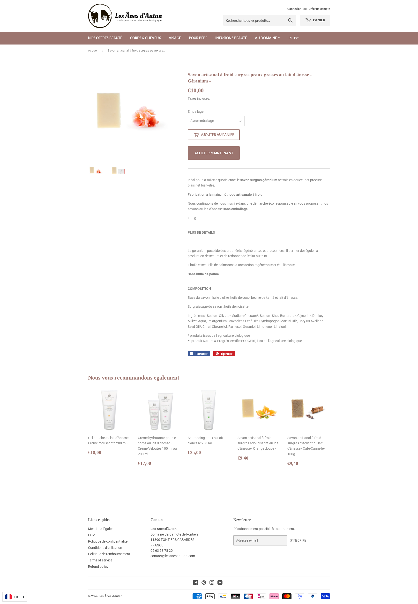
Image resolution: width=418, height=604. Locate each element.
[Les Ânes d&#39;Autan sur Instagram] (211, 583)
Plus (293, 38)
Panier (318, 20)
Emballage (195, 111)
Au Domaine (266, 38)
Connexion (294, 9)
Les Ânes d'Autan (110, 596)
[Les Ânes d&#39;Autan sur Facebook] (195, 583)
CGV (91, 535)
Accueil (93, 50)
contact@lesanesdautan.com (172, 556)
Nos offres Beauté (105, 38)
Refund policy (98, 566)
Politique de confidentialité (107, 541)
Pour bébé (198, 38)
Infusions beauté (231, 38)
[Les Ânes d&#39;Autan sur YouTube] (220, 583)
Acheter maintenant (213, 153)
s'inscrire (298, 540)
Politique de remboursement (109, 554)
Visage (175, 38)
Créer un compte (319, 9)
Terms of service (100, 560)
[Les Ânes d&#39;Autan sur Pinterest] (203, 583)
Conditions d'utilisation (105, 548)
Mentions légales (100, 529)
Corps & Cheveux (145, 38)
